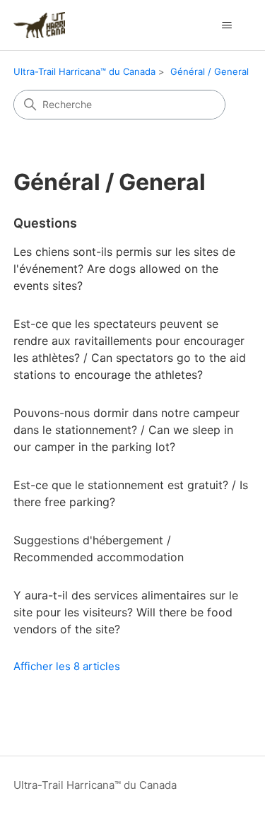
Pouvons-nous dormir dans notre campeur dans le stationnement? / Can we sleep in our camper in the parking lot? (126, 430)
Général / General (209, 71)
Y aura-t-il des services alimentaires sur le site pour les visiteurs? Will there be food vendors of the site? (125, 612)
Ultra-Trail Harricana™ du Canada (84, 71)
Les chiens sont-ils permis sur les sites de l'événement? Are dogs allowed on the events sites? (124, 269)
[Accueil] (39, 25)
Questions (45, 223)
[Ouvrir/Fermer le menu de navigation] (226, 25)
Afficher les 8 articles (66, 666)
